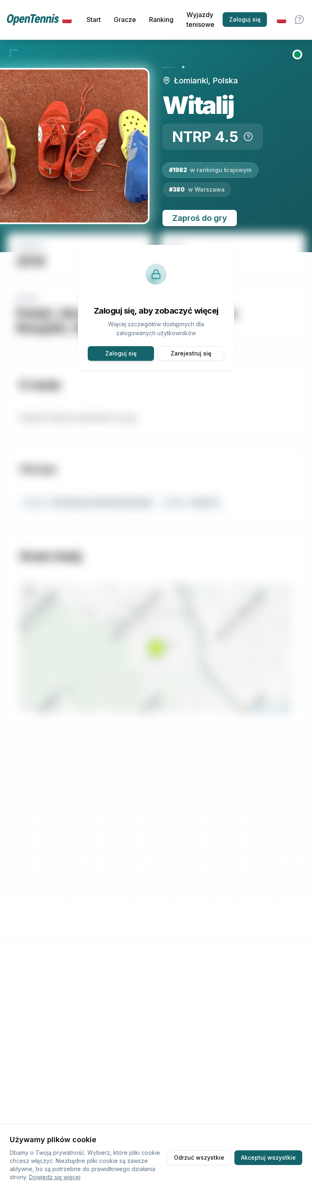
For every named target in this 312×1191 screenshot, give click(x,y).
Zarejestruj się (191, 353)
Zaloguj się (244, 19)
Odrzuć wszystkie (199, 1157)
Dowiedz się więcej (54, 1177)
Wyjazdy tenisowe (200, 19)
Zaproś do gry (199, 218)
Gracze (125, 19)
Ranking (161, 19)
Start (94, 19)
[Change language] (281, 19)
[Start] (39, 20)
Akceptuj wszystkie (268, 1157)
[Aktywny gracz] (297, 54)
